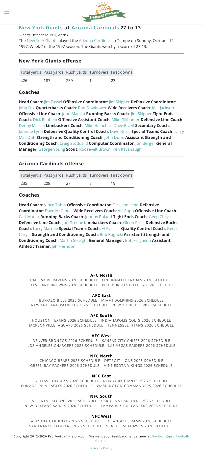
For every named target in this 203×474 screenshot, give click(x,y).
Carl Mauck (29, 216)
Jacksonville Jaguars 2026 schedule (66, 325)
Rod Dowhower (92, 107)
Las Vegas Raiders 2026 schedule (142, 345)
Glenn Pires (134, 222)
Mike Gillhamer (126, 119)
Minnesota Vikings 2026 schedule (138, 365)
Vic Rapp (126, 210)
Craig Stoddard (74, 143)
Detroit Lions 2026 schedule (133, 360)
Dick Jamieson (126, 204)
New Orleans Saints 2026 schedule (61, 405)
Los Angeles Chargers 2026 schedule (65, 345)
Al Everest (111, 228)
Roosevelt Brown (95, 149)
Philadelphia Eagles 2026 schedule (57, 385)
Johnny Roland (98, 216)
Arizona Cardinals (95, 27)
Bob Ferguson (138, 240)
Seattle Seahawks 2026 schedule (140, 426)
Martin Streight (74, 240)
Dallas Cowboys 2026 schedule (67, 380)
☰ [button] (6, 12)
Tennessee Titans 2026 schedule (140, 325)
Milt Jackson (163, 107)
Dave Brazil (124, 125)
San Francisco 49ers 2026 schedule (65, 426)
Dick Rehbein (45, 119)
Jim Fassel (53, 101)
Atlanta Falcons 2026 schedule (64, 400)
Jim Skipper (119, 101)
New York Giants (41, 27)
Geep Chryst (160, 216)
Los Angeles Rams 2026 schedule (138, 421)
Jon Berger (145, 143)
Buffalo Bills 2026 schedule (68, 300)
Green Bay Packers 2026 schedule (65, 365)
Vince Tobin (55, 204)
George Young (51, 149)
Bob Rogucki (111, 234)
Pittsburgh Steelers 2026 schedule (138, 285)
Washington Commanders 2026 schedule (139, 385)
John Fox (27, 107)
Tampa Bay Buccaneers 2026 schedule (139, 405)
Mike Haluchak (98, 125)
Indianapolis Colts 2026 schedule (136, 320)
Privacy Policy (101, 448)
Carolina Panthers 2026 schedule (136, 400)
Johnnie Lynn (31, 131)
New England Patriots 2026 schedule (70, 305)
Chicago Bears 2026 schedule (70, 360)
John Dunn (114, 137)
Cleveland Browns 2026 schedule (63, 285)
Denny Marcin (32, 125)
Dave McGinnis (59, 210)
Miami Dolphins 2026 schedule (132, 300)
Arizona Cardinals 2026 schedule (66, 421)
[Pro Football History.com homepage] (104, 11)
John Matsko (73, 113)
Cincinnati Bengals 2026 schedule (137, 280)
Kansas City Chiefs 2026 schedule (136, 340)
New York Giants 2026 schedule (136, 380)
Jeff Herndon (64, 246)
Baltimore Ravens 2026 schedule (64, 280)
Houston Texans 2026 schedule (64, 320)
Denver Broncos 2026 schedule (65, 340)
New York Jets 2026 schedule (142, 305)
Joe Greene (73, 222)
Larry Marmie (45, 228)
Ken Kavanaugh (127, 149)
